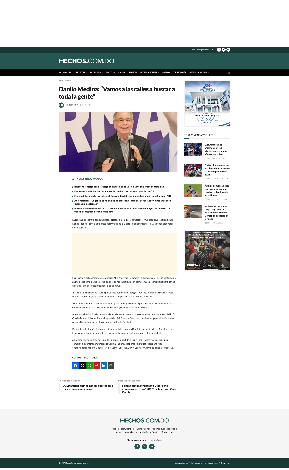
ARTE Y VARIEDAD (198, 72)
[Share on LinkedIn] (63, 248)
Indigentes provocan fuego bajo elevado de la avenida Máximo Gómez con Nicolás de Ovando (216, 212)
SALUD (121, 72)
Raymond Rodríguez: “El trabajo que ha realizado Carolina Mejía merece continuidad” (119, 186)
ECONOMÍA (95, 72)
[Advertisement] (144, 23)
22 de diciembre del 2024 (216, 199)
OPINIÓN (166, 72)
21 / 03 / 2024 (86, 105)
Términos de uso (211, 463)
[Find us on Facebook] (219, 50)
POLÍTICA (110, 72)
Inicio (61, 80)
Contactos (225, 463)
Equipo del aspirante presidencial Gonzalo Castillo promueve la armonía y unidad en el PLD (122, 196)
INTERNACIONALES (149, 72)
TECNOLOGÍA (179, 72)
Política (68, 80)
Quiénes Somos (181, 463)
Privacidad (195, 463)
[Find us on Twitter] (224, 50)
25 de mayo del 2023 (214, 223)
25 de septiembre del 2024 (217, 179)
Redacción (74, 105)
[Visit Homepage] (93, 61)
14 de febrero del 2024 (215, 158)
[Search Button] (229, 72)
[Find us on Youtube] (228, 50)
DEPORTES (80, 72)
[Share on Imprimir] (63, 255)
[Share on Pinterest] (63, 242)
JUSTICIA (132, 72)
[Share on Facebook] (63, 221)
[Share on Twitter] (63, 228)
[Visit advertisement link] (207, 103)
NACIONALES (65, 72)
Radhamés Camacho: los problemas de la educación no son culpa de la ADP (114, 191)
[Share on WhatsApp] (63, 235)
